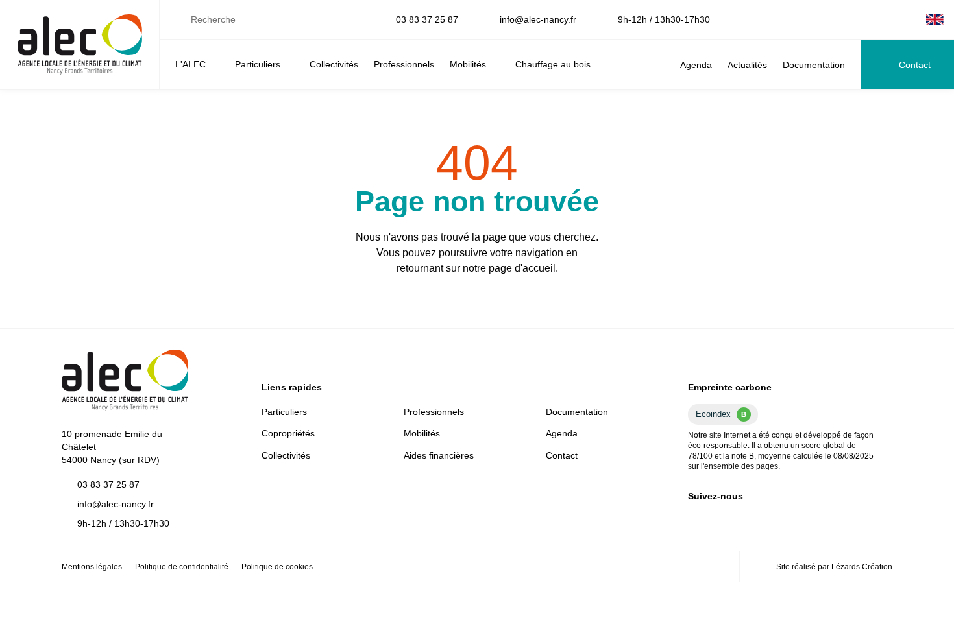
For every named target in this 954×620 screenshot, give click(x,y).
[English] (935, 19)
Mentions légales (92, 566)
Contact (915, 65)
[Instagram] (910, 19)
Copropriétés (288, 433)
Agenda (696, 65)
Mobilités (468, 64)
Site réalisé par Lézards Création (834, 566)
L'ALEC (190, 64)
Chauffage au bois (553, 64)
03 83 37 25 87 (427, 19)
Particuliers (257, 64)
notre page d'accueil (509, 268)
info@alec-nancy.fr (538, 19)
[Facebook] (890, 19)
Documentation (814, 65)
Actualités (747, 65)
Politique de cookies (277, 566)
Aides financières (439, 455)
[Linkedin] (869, 19)
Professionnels (404, 64)
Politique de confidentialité (181, 566)
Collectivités (334, 64)
